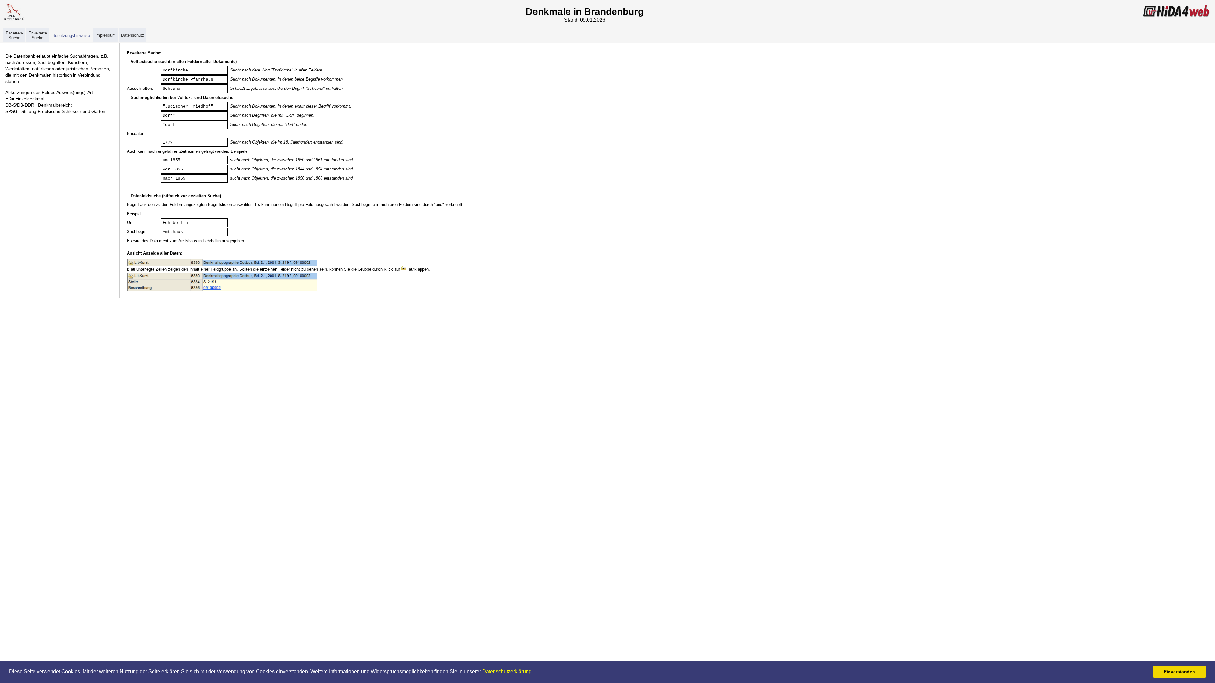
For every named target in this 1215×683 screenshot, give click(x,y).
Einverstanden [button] (1179, 671)
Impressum (105, 35)
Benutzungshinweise (71, 35)
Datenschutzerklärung (507, 671)
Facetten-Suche (14, 35)
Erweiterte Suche (37, 35)
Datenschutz (132, 35)
